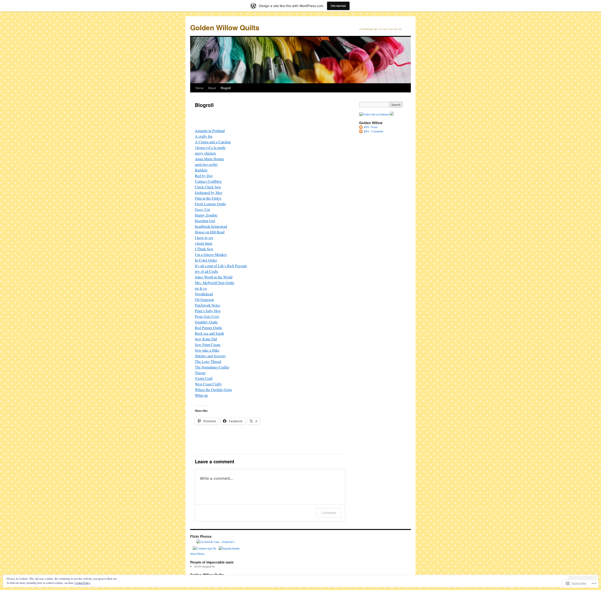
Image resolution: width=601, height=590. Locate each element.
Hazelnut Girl (205, 220)
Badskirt (201, 169)
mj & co (201, 288)
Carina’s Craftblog (208, 181)
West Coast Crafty (208, 383)
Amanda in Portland (210, 130)
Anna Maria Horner (209, 158)
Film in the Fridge (208, 198)
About (212, 88)
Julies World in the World (213, 276)
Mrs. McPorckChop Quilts (214, 282)
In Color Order (206, 260)
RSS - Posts (371, 127)
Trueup (200, 372)
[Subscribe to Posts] (361, 127)
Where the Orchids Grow (213, 389)
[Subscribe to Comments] (361, 131)
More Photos (197, 554)
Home (199, 88)
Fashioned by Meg (208, 192)
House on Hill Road (209, 231)
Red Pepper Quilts (208, 327)
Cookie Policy (82, 583)
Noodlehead (204, 293)
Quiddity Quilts (206, 322)
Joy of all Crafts (206, 271)
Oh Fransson (204, 299)
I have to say (204, 237)
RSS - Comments (373, 131)
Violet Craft (203, 378)
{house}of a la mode (210, 147)
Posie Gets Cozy (207, 316)
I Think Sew (204, 248)
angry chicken (205, 153)
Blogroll (226, 88)
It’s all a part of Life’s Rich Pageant (221, 265)
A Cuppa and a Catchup (213, 141)
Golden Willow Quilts (224, 27)
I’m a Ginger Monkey (211, 254)
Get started (338, 6)
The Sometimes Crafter (212, 367)
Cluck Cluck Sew (208, 186)
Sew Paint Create (207, 344)
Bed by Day (204, 175)
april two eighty (206, 164)
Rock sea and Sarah (209, 333)
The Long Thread (208, 361)
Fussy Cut (202, 209)
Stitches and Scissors (210, 355)
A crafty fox (203, 136)
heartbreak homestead (211, 226)
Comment (328, 513)
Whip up (201, 395)
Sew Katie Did (206, 338)
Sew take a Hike (207, 350)
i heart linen (203, 243)
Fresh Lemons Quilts (210, 203)
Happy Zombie (206, 215)
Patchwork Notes (207, 305)
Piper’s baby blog (208, 310)
